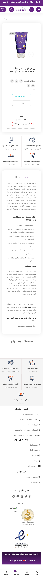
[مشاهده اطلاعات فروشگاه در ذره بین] (12, 510)
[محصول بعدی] (4, 19)
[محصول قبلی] (9, 19)
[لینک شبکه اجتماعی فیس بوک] (21, 81)
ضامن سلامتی (13, 560)
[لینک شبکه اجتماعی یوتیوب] (33, 85)
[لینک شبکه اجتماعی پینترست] (28, 85)
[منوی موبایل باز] (38, 9)
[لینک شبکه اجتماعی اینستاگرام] (12, 81)
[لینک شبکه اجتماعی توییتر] (16, 81)
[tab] (25, 177)
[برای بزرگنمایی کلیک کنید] (31, 54)
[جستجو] (11, 9)
